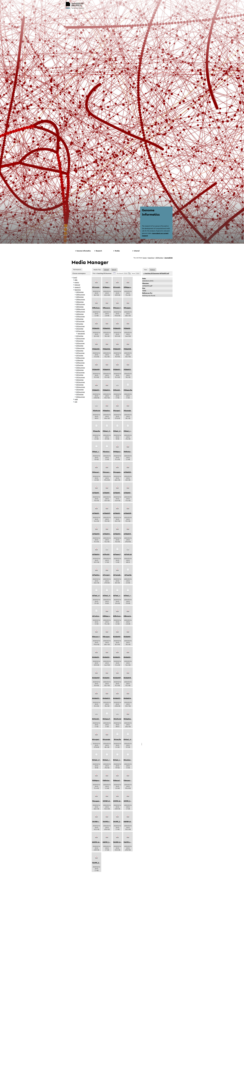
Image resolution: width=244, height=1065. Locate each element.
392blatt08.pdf (129, 349)
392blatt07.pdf (118, 349)
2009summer (80, 312)
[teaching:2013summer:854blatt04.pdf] (107, 651)
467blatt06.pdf (97, 513)
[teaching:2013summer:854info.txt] (117, 713)
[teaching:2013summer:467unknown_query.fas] (96, 610)
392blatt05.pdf (97, 349)
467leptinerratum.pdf (99, 575)
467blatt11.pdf (107, 534)
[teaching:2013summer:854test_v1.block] (128, 734)
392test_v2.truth (98, 452)
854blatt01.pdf (118, 637)
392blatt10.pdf (107, 369)
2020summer (80, 368)
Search (114, 270)
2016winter (79, 351)
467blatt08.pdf (118, 513)
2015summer (80, 343)
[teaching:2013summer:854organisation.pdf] (96, 734)
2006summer (80, 299)
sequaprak (81, 333)
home (144, 258)
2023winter (80, 385)
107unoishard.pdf (119, 287)
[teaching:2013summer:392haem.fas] (128, 384)
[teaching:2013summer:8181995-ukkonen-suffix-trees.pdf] (96, 836)
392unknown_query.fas (110, 452)
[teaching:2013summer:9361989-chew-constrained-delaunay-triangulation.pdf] (117, 836)
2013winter (79, 336)
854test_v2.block (108, 760)
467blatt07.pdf (108, 513)
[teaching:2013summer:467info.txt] (128, 548)
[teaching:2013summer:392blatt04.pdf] (128, 322)
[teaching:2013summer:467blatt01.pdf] (128, 466)
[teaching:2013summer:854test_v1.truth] (96, 754)
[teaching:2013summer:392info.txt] (96, 405)
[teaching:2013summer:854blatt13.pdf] (117, 692)
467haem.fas (117, 554)
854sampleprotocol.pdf (110, 739)
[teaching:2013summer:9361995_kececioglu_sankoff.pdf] (96, 857)
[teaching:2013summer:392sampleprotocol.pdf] (128, 405)
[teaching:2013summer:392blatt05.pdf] (96, 343)
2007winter (80, 307)
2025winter (80, 394)
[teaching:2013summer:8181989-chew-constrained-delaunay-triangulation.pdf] (128, 816)
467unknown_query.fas (100, 616)
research (77, 287)
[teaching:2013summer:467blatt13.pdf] (128, 528)
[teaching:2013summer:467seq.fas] (128, 569)
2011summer (80, 321)
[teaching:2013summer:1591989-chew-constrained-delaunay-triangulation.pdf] (107, 795)
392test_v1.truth (118, 431)
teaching (151, 258)
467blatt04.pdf (118, 493)
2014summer (80, 338)
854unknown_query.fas (132, 760)
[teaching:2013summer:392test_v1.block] (107, 425)
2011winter (79, 324)
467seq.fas (128, 575)
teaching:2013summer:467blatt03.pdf (157, 273)
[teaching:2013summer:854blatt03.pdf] (96, 651)
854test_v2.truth (119, 760)
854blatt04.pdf (108, 657)
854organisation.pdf (99, 739)
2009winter (159, 258)
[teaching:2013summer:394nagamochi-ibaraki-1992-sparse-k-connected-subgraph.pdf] (117, 466)
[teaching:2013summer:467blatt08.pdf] (117, 507)
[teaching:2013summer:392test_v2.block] (128, 425)
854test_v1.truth (98, 760)
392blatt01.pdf (97, 328)
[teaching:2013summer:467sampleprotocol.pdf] (117, 569)
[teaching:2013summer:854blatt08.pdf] (107, 672)
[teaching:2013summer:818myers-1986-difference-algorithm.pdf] (96, 631)
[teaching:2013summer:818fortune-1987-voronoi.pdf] (117, 610)
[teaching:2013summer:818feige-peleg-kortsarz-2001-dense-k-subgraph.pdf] (107, 610)
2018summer (80, 358)
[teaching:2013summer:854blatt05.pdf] (117, 651)
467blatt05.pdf (129, 493)
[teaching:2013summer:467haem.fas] (117, 548)
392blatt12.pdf (128, 369)
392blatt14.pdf (107, 390)
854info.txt (117, 719)
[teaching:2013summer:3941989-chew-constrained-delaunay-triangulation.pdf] (96, 816)
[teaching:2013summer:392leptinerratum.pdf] (107, 405)
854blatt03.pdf (97, 657)
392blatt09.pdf (97, 369)
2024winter (80, 390)
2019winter (79, 365)
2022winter (80, 380)
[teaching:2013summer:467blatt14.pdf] (96, 548)
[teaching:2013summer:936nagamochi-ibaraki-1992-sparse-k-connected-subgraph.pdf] (96, 795)
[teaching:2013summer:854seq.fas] (117, 734)
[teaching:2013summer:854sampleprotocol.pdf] (107, 734)
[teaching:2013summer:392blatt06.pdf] (107, 343)
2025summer (80, 392)
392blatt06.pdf (108, 349)
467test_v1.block (98, 595)
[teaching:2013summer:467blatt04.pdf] (117, 487)
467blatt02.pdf (97, 493)
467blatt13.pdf (128, 534)
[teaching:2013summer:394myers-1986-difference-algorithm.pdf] (107, 466)
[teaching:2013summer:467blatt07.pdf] (107, 507)
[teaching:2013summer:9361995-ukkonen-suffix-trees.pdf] (128, 836)
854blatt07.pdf (97, 678)
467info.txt (128, 554)
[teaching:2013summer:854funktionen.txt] (96, 713)
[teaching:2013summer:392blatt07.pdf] (117, 343)
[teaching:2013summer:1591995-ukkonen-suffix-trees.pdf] (117, 795)
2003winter (80, 292)
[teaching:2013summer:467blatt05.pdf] (128, 487)
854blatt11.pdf (97, 698)
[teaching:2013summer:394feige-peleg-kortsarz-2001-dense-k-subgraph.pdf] (117, 446)
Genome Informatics (151, 212)
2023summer (80, 382)
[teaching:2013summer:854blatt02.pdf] (128, 631)
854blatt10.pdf (129, 678)
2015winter (79, 346)
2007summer (80, 304)
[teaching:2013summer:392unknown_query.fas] (107, 446)
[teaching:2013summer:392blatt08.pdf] (128, 343)
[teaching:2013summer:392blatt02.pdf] (107, 322)
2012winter (79, 329)
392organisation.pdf (120, 411)
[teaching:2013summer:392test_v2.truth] (96, 446)
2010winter (79, 319)
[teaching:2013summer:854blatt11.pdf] (96, 692)
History (152, 270)
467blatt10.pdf (97, 534)
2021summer (80, 372)
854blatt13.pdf (118, 698)
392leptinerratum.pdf (110, 411)
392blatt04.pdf (129, 328)
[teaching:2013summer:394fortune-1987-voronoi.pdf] (128, 446)
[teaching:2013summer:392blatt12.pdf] (128, 364)
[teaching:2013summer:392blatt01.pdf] (96, 322)
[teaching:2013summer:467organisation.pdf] (107, 569)
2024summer (80, 387)
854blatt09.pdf (118, 678)
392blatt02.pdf (108, 328)
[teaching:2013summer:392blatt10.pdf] (107, 364)
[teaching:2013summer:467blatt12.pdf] (117, 528)
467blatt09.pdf (129, 513)
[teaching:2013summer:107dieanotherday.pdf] (107, 281)
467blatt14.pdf (97, 554)
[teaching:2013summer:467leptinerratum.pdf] (96, 569)
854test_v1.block (129, 739)
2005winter (80, 297)
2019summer (80, 363)
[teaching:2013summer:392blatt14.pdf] (107, 384)
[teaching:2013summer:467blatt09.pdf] (128, 507)
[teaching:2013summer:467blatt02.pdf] (96, 487)
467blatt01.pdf (129, 472)
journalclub (169, 258)
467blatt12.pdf (118, 534)
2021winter (79, 375)
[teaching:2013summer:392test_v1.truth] (117, 425)
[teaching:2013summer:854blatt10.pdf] (128, 672)
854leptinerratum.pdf (131, 719)
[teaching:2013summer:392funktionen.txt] (117, 384)
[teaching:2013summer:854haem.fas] (107, 713)
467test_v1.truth (108, 595)
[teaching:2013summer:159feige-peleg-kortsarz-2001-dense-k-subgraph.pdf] (128, 281)
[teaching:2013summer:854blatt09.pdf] (117, 672)
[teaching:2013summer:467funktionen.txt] (107, 548)
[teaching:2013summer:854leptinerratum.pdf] (128, 713)
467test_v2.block (119, 595)
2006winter (80, 302)
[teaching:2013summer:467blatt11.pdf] (107, 528)
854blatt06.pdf (129, 657)
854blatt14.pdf (129, 698)
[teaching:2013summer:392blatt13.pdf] (96, 384)
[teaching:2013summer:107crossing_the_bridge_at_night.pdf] (96, 281)
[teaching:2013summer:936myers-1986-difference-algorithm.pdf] (128, 775)
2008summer (80, 309)
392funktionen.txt (119, 390)
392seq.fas (96, 431)
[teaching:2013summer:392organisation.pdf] (117, 405)
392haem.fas (128, 390)
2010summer (80, 316)
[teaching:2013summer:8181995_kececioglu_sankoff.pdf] (107, 836)
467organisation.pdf (110, 575)
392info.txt (96, 411)
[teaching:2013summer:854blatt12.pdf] (107, 692)
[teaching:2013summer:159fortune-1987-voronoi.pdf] (96, 302)
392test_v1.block (108, 431)
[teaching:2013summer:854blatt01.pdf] (117, 631)
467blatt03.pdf (108, 493)
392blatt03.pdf (118, 328)
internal (77, 285)
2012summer (80, 326)
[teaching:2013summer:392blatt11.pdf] (117, 364)
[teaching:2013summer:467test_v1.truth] (107, 590)
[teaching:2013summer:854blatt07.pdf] (96, 672)
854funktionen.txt (98, 719)
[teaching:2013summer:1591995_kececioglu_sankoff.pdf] (128, 795)
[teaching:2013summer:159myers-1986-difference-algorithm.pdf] (117, 302)
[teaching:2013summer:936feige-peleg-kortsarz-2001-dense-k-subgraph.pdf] (96, 775)
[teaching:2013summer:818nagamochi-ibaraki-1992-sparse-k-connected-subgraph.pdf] (107, 631)
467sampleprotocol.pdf (121, 575)
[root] (75, 277)
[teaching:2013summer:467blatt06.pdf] (96, 507)
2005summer (80, 295)
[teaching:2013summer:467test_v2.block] (117, 590)
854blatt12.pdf (107, 698)
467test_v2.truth (129, 595)
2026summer (80, 397)
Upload (106, 270)
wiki (76, 402)
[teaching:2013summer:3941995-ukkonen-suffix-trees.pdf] (107, 816)
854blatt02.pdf (129, 637)
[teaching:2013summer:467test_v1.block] (96, 590)
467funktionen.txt (109, 554)
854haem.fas (107, 719)
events (77, 282)
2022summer (80, 377)
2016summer (80, 348)
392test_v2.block (129, 431)
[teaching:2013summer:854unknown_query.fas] (128, 754)
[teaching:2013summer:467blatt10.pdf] (96, 528)
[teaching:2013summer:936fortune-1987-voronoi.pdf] (107, 775)
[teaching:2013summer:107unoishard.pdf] (117, 281)
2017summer (80, 353)
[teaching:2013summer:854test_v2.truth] (117, 754)
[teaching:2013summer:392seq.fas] (96, 425)
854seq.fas (117, 739)
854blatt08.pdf (108, 678)
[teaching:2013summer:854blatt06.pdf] (128, 651)
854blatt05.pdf (118, 657)
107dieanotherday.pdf (110, 287)
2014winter (79, 341)
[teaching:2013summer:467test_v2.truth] (128, 590)
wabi (76, 399)
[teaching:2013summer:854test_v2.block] (107, 754)
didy (76, 280)
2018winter (79, 360)
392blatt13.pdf (97, 390)
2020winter (80, 370)
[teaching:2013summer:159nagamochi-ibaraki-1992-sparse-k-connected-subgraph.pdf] (128, 302)
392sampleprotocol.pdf (131, 411)
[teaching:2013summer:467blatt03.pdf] (107, 487)
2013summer (80, 331)
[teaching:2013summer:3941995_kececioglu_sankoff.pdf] (117, 816)
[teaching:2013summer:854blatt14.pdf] (128, 692)
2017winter (79, 355)
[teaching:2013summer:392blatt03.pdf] (117, 322)
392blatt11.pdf (118, 369)
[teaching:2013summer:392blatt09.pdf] (96, 364)
